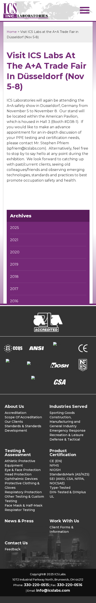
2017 (14, 289)
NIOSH (55, 470)
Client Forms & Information (61, 529)
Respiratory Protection (23, 492)
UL (52, 497)
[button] (85, 10)
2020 (14, 252)
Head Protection (18, 474)
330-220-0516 (69, 585)
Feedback (13, 549)
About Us (14, 406)
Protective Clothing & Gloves (22, 485)
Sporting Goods (62, 413)
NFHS (54, 465)
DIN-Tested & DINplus (68, 492)
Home (12, 32)
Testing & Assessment (18, 452)
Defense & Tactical (65, 439)
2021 (14, 240)
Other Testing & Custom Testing (24, 499)
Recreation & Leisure (66, 435)
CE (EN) (56, 461)
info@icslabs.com (53, 590)
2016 (14, 301)
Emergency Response (68, 431)
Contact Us (16, 543)
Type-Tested (60, 488)
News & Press (19, 521)
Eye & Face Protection (23, 470)
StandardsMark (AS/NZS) (69, 474)
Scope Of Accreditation (23, 417)
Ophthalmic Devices (21, 479)
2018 (14, 276)
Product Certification (63, 452)
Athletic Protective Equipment (20, 463)
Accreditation (15, 413)
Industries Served (68, 406)
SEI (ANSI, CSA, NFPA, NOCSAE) (67, 481)
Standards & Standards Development (23, 428)
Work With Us (64, 521)
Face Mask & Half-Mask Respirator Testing (23, 507)
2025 (14, 228)
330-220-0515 (36, 585)
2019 (14, 264)
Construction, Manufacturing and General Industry (65, 421)
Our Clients (14, 422)
